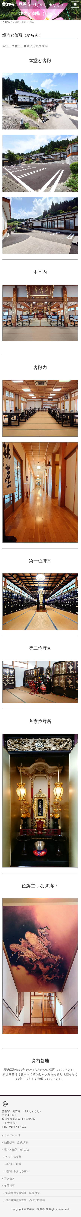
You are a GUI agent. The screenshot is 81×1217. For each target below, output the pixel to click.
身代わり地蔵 (13, 1164)
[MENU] (75, 5)
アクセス (9, 1178)
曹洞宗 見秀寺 (35, 1209)
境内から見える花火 (17, 1171)
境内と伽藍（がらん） (17, 1149)
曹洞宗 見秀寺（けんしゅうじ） (33, 4)
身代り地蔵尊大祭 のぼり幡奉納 (25, 1200)
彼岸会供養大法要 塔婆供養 (22, 1192)
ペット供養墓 (13, 1156)
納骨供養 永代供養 (16, 1142)
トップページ (12, 1135)
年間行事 (9, 1185)
